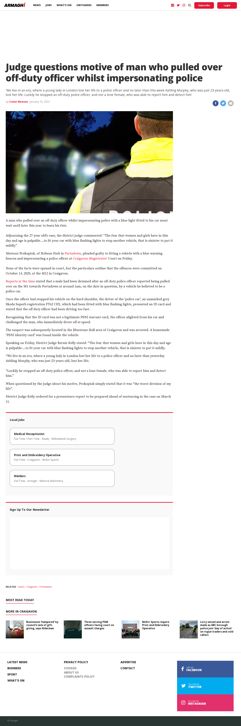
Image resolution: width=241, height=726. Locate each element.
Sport (12, 674)
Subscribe (204, 5)
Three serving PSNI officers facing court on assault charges (99, 625)
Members (102, 5)
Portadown (73, 254)
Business (14, 668)
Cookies (70, 668)
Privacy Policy (76, 662)
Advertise (128, 662)
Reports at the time (20, 281)
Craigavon (32, 586)
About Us (71, 672)
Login (227, 5)
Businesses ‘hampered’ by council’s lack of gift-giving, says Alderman (42, 625)
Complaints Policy (79, 676)
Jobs (49, 5)
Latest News (17, 662)
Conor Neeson (18, 101)
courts (21, 586)
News (37, 5)
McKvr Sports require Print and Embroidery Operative (155, 625)
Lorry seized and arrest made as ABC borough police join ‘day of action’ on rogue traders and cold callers (216, 628)
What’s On (64, 5)
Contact (127, 668)
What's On (15, 680)
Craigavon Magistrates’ (90, 259)
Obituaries (83, 5)
